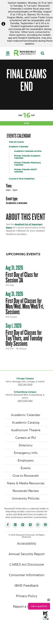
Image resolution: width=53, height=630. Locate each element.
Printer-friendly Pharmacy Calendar (27, 163)
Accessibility (26, 544)
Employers (26, 460)
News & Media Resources (25, 483)
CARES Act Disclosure (26, 565)
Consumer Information (26, 575)
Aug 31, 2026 (14, 267)
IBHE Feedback (26, 586)
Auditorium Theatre (25, 430)
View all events (16, 142)
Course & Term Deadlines (21, 178)
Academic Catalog (25, 422)
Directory (26, 445)
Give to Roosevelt (26, 476)
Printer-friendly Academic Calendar (27, 156)
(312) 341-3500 (25, 384)
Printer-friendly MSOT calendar (25, 170)
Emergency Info (26, 453)
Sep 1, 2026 (13, 325)
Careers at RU (25, 438)
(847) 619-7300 (25, 401)
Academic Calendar (18, 146)
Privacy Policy (26, 596)
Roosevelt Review (26, 491)
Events (26, 468)
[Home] (25, 53)
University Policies (25, 498)
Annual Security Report (27, 554)
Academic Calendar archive (28, 151)
